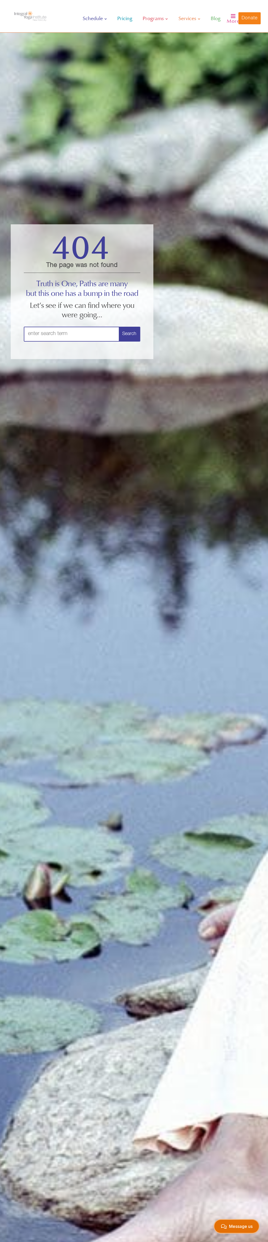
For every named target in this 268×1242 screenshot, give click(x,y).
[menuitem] (95, 19)
